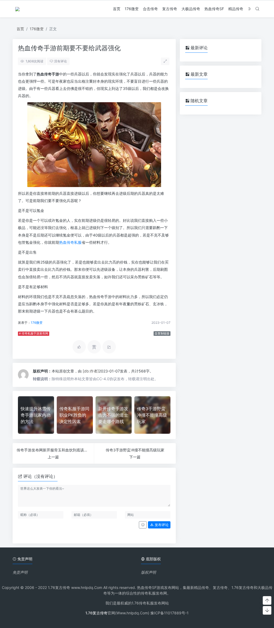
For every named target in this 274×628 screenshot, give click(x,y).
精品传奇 (235, 8)
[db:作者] (91, 371)
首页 (116, 8)
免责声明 (20, 572)
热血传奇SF (214, 8)
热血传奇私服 (70, 242)
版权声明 (148, 572)
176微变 (132, 8)
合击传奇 (150, 8)
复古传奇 (169, 8)
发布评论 (161, 525)
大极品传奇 (190, 8)
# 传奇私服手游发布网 (33, 333)
